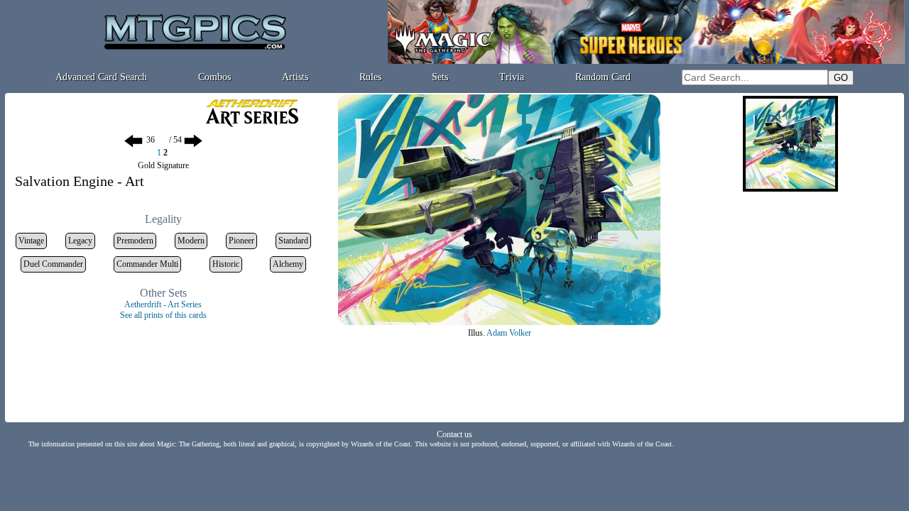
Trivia (511, 77)
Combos (214, 77)
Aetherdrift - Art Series (163, 304)
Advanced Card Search (101, 77)
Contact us (454, 434)
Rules (370, 77)
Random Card (603, 77)
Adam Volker (508, 333)
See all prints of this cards (163, 315)
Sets (440, 77)
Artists (295, 77)
